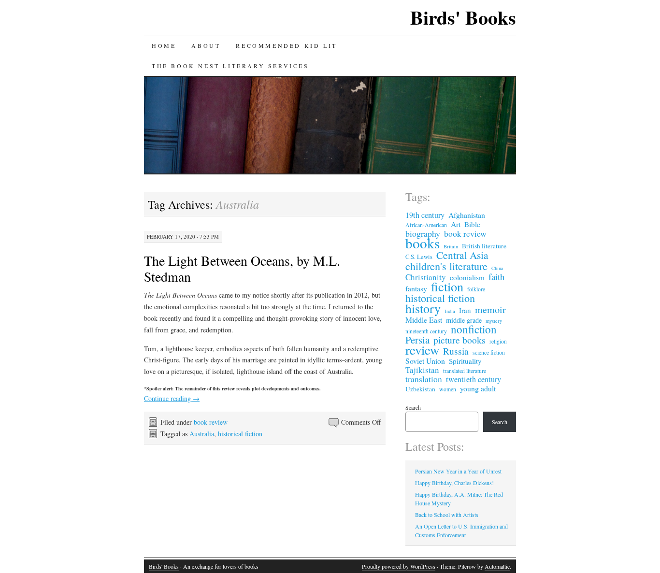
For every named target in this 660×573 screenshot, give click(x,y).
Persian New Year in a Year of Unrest (458, 471)
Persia (417, 339)
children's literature (446, 265)
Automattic (497, 566)
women (447, 389)
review (422, 349)
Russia (456, 350)
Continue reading (172, 398)
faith (496, 276)
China (497, 268)
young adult (478, 388)
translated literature (464, 370)
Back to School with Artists (446, 514)
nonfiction (474, 329)
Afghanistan (466, 215)
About (205, 45)
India (450, 311)
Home (164, 45)
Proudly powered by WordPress (398, 566)
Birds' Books (463, 17)
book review (211, 422)
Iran (465, 310)
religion (498, 341)
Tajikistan (422, 370)
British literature (484, 246)
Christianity (425, 277)
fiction (447, 286)
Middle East (423, 319)
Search (413, 407)
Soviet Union (425, 361)
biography (422, 233)
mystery (494, 320)
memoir (490, 309)
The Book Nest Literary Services (230, 66)
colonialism (467, 277)
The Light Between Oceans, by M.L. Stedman (242, 268)
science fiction (489, 352)
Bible (472, 224)
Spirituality (465, 361)
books (422, 243)
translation (423, 379)
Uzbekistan (420, 389)
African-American (426, 225)
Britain (451, 246)
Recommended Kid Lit (286, 45)
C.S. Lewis (418, 257)
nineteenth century (426, 331)
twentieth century (473, 379)
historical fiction (240, 433)
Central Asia (462, 255)
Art (455, 224)
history (423, 308)
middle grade (464, 320)
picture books (459, 339)
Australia (201, 433)
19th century (425, 215)
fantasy (416, 288)
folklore (476, 289)
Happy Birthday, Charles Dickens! (454, 483)
